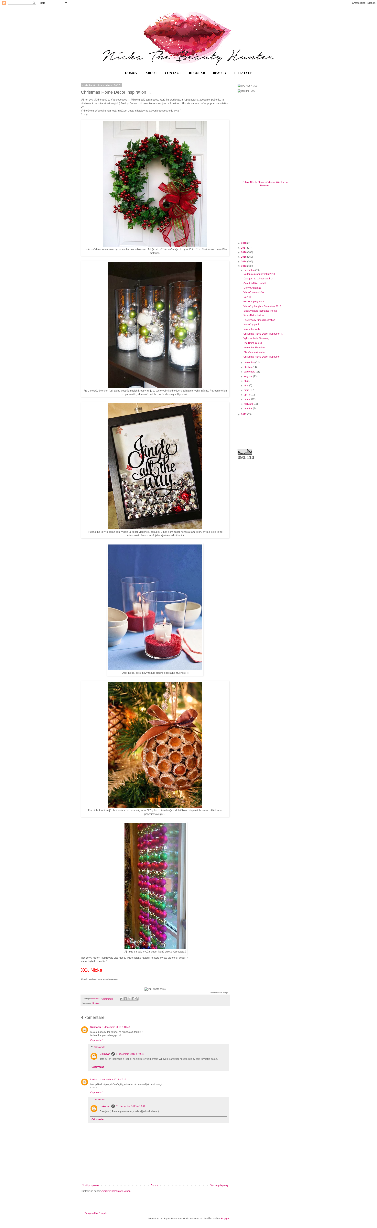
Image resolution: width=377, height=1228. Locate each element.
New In (247, 297)
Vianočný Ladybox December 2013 (262, 306)
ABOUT (151, 73)
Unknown (95, 1027)
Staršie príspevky (219, 1185)
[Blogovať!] (125, 999)
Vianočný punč (251, 324)
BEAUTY (220, 73)
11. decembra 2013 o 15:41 (130, 1106)
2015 (244, 256)
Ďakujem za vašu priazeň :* (258, 278)
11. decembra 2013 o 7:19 (112, 1079)
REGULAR (197, 73)
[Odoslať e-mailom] (122, 999)
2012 (244, 414)
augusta (248, 376)
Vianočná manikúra (253, 292)
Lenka (93, 1079)
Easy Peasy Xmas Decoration (259, 320)
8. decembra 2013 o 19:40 (130, 1054)
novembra (249, 362)
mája (247, 390)
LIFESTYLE (243, 73)
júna (246, 385)
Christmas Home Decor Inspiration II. (263, 333)
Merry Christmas (252, 287)
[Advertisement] (267, 213)
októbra (248, 367)
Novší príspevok (90, 1185)
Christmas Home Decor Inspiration (261, 356)
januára (248, 408)
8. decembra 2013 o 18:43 (116, 1027)
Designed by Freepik (95, 1213)
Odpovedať (96, 1040)
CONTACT (173, 73)
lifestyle (96, 1003)
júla (246, 381)
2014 (244, 261)
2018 (244, 243)
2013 (244, 266)
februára (248, 404)
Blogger (225, 1218)
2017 (244, 247)
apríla (247, 394)
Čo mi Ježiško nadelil (254, 283)
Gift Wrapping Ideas (253, 301)
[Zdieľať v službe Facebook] (133, 999)
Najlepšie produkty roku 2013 (259, 274)
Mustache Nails (251, 329)
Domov (154, 1185)
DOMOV (131, 73)
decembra (249, 270)
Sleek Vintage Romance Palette (260, 310)
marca (247, 399)
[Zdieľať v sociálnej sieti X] (129, 999)
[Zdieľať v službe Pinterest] (137, 999)
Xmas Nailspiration (253, 315)
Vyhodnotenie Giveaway (256, 338)
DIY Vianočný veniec (254, 352)
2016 (244, 252)
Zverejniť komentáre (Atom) (116, 1191)
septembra (250, 371)
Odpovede (99, 1047)
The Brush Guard (252, 343)
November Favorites (254, 347)
